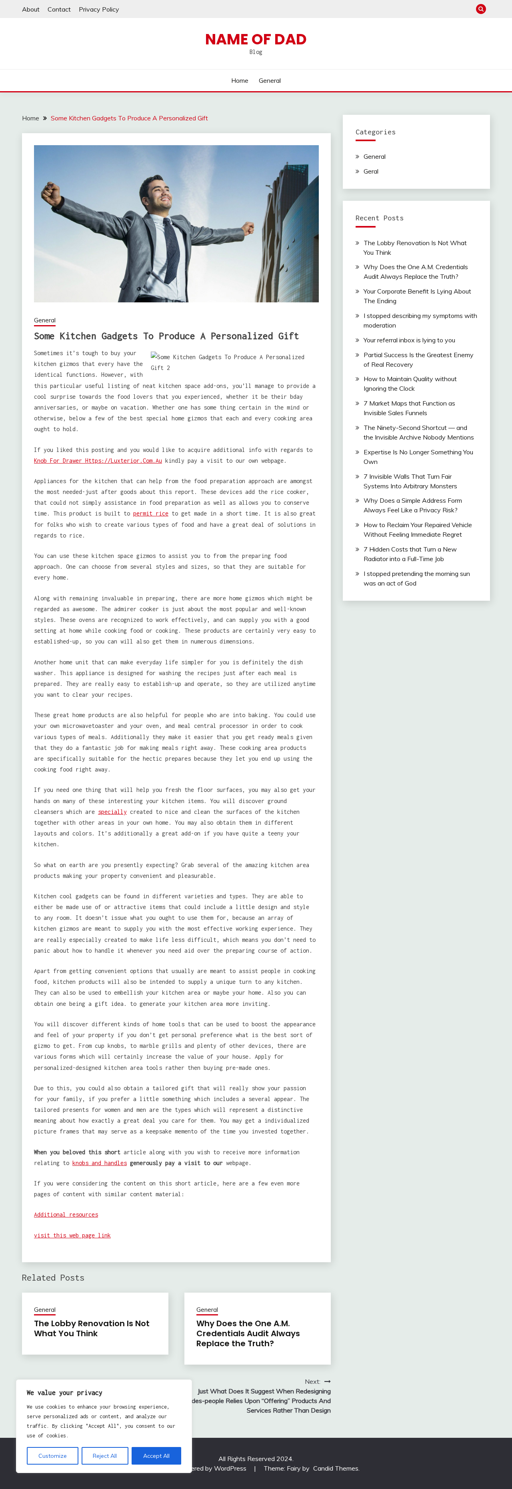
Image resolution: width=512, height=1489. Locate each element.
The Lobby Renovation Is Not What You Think (92, 1328)
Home (239, 80)
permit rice (150, 513)
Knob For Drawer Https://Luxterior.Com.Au (98, 460)
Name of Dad (256, 39)
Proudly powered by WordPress (201, 1468)
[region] (104, 1426)
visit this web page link (72, 1235)
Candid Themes (335, 1468)
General (270, 80)
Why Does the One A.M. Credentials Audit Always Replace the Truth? (248, 1333)
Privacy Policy (99, 9)
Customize (52, 1455)
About (31, 9)
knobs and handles (99, 1162)
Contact (59, 9)
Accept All (156, 1455)
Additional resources (66, 1214)
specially (112, 811)
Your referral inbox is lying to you (409, 340)
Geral (371, 171)
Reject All (105, 1455)
